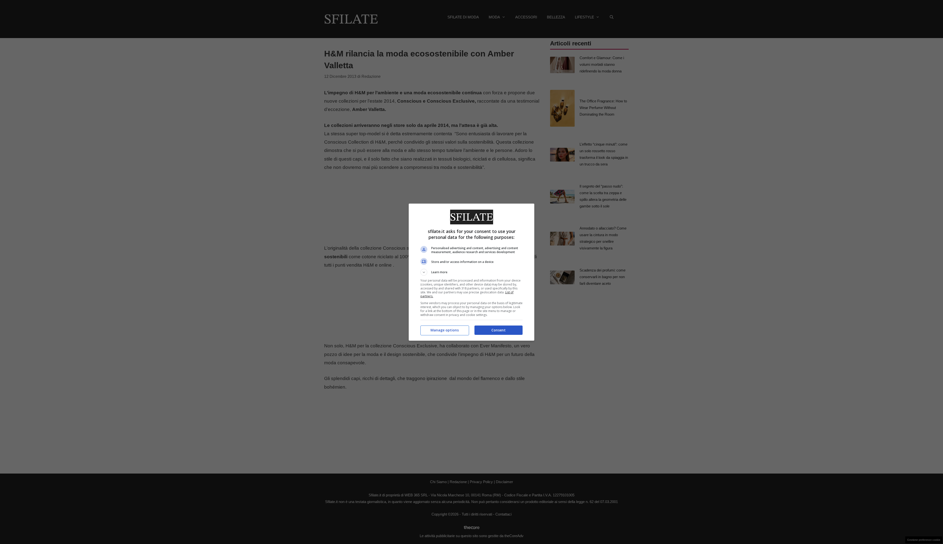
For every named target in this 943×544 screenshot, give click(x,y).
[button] (471, 272)
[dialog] (471, 272)
